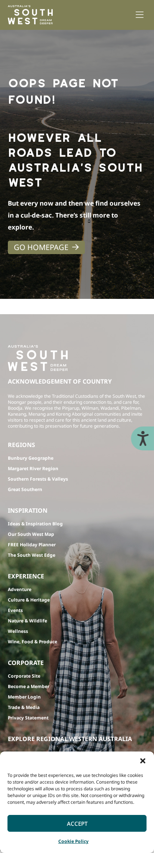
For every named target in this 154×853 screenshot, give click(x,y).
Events (15, 610)
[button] (143, 761)
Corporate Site (24, 676)
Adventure (19, 589)
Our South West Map (31, 534)
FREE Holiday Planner (32, 544)
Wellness (18, 631)
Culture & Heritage (29, 600)
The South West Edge (31, 555)
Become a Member (28, 686)
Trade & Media (24, 707)
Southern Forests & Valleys (38, 479)
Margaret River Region (33, 468)
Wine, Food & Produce (32, 641)
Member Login (24, 697)
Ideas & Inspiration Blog (35, 524)
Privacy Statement (28, 718)
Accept (77, 823)
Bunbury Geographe (30, 458)
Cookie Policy (73, 841)
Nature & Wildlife (27, 621)
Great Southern (25, 489)
